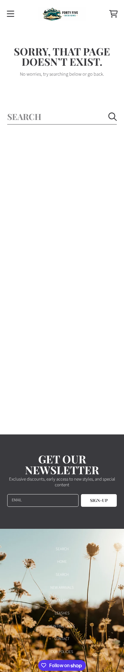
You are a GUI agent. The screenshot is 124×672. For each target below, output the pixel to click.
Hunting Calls (62, 626)
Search (62, 549)
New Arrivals (62, 587)
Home (62, 561)
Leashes (62, 613)
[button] (10, 14)
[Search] (112, 116)
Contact (62, 639)
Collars (62, 600)
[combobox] (62, 117)
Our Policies (62, 652)
